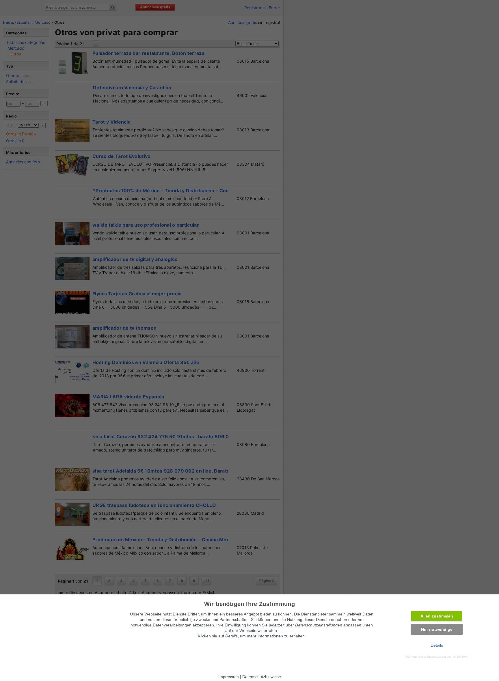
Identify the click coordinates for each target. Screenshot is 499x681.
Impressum (228, 676)
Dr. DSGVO (460, 656)
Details (437, 645)
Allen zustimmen (436, 616)
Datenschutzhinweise (261, 676)
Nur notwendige (437, 629)
